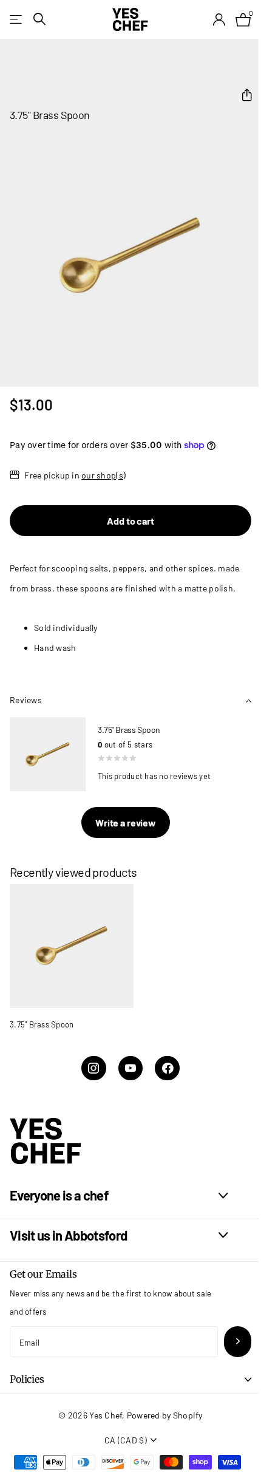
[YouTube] (130, 1068)
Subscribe (237, 1341)
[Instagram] (93, 1068)
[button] (241, 95)
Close (119, 1196)
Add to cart (130, 520)
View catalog (17, 19)
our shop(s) (103, 475)
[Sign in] (218, 19)
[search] (39, 19)
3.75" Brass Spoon (41, 1024)
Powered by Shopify (165, 1415)
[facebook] (167, 1068)
